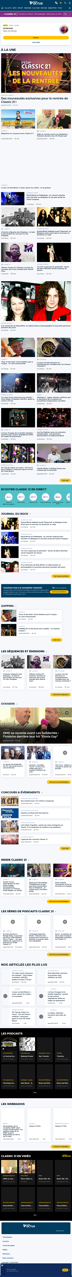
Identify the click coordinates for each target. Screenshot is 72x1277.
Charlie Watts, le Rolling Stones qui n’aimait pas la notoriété (51, 469)
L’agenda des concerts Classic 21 (34, 839)
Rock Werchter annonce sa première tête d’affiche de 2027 (57, 975)
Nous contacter (8, 1258)
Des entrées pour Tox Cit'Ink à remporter (37, 801)
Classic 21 (10, 14)
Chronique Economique (12, 1083)
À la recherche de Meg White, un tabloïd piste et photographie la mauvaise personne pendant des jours (36, 326)
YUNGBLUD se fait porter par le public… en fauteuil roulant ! (39, 630)
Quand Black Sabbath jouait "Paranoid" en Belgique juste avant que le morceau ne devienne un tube (54, 233)
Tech (60, 8)
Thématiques (7, 1237)
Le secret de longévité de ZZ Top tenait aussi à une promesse (13, 766)
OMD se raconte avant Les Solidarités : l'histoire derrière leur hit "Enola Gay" (52, 135)
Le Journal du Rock (10, 1056)
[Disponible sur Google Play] (40, 1231)
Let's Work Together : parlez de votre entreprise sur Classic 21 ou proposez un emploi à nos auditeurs (42, 826)
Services (6, 1241)
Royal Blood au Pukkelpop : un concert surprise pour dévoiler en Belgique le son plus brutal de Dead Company (46, 197)
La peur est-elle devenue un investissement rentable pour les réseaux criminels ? (54, 364)
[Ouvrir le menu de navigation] (70, 8)
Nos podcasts (39, 14)
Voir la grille (36, 42)
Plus (65, 14)
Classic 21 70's (33, 502)
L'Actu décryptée (9, 1245)
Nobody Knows (27, 1056)
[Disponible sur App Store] (10, 1231)
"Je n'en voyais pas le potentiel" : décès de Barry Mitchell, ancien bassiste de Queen (53, 268)
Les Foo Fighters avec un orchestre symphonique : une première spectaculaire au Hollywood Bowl (51, 434)
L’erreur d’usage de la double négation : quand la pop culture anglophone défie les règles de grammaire (17, 434)
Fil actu (8, 8)
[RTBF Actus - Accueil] (36, 3)
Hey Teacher (44, 1056)
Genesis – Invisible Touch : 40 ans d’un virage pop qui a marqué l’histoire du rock (37, 768)
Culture (35, 8)
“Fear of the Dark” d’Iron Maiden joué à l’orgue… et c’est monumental (17, 362)
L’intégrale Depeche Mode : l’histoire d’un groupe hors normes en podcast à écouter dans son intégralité (38, 937)
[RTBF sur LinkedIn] (67, 1231)
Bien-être (52, 8)
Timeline (60, 1056)
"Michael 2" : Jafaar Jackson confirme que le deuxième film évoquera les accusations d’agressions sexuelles (54, 399)
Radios (5, 1250)
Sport (20, 8)
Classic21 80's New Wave (57, 503)
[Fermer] (69, 1270)
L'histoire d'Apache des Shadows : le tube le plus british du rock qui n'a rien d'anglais (18, 233)
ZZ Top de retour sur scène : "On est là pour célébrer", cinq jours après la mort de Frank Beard (17, 469)
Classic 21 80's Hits (45, 502)
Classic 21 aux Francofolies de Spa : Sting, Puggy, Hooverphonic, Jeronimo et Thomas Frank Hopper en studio (12, 886)
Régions (27, 8)
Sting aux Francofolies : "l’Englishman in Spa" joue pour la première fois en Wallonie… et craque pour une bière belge (38, 887)
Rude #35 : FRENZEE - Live (49, 1179)
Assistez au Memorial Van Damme (34, 813)
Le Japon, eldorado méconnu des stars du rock (57, 1015)
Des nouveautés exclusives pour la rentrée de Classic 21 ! (34, 100)
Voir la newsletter (60, 588)
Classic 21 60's (21, 502)
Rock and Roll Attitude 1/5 (49, 1083)
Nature (44, 8)
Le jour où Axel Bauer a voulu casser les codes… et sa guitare (26, 188)
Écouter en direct (25, 14)
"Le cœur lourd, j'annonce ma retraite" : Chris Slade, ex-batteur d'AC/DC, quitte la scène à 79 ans (17, 399)
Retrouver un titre (54, 14)
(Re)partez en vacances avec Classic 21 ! (17, 133)
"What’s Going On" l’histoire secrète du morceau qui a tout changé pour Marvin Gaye (17, 269)
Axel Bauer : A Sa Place (30, 1083)
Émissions (6, 1254)
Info (15, 8)
